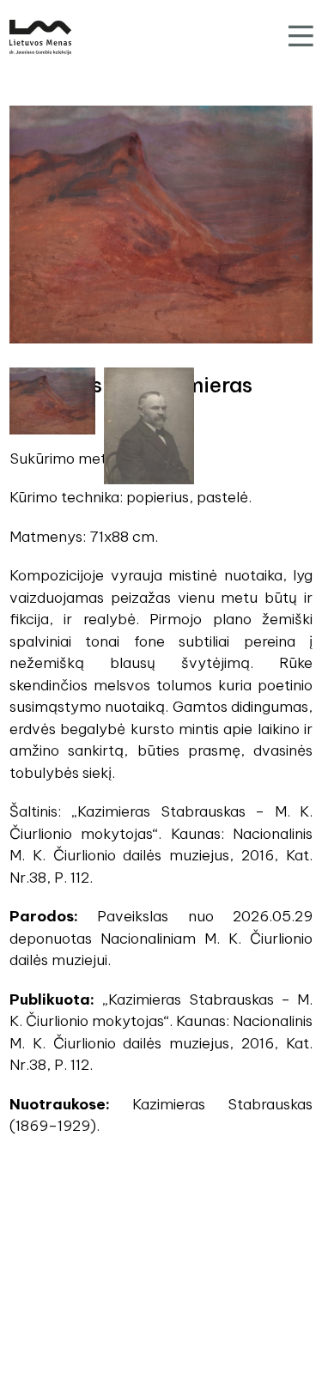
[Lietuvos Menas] (40, 37)
